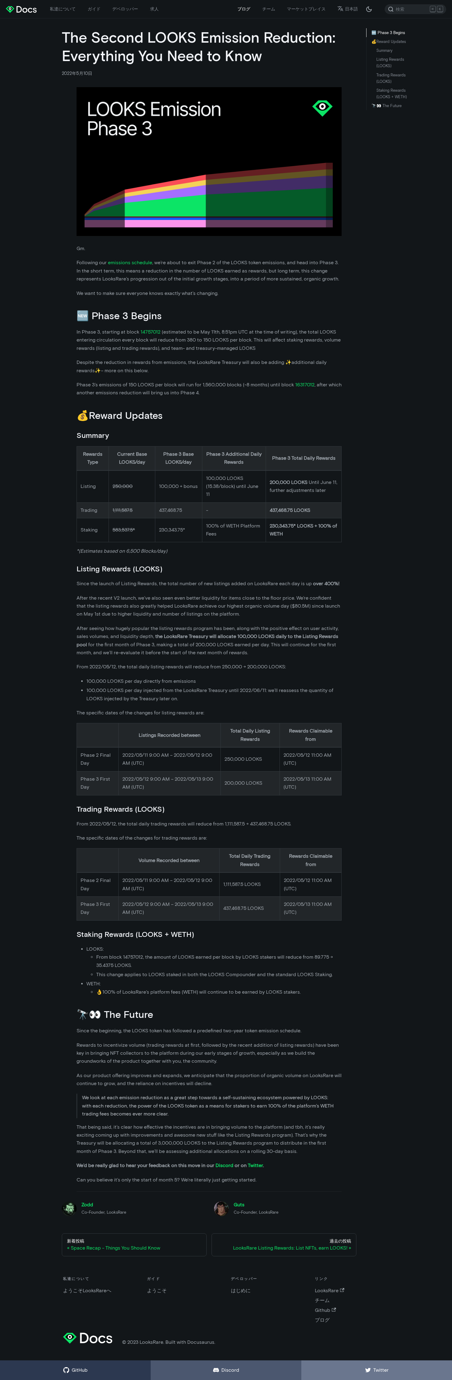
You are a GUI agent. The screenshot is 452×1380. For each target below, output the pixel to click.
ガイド (94, 9)
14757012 (151, 332)
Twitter (255, 1165)
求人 (154, 9)
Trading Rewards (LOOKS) (391, 78)
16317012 (305, 385)
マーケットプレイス (306, 9)
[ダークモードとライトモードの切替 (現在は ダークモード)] (369, 9)
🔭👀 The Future (386, 105)
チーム (268, 9)
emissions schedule (130, 262)
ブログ (243, 9)
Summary (384, 50)
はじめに (241, 1290)
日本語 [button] (351, 9)
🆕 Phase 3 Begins (388, 32)
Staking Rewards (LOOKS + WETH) (391, 93)
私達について (63, 9)
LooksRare (327, 1290)
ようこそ (157, 1290)
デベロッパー (125, 9)
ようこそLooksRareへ (87, 1290)
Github (322, 1310)
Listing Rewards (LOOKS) (390, 62)
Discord (224, 1165)
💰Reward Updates (388, 41)
